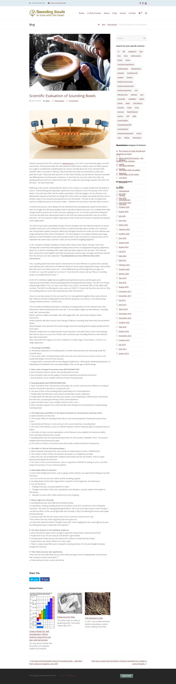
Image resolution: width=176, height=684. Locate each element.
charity (120, 60)
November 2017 (125, 296)
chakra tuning (136, 56)
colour (127, 60)
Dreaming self (132, 73)
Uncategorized (124, 200)
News (128, 103)
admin (47, 101)
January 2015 (124, 353)
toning (138, 133)
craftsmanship (123, 69)
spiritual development (125, 133)
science (120, 116)
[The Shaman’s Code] (97, 603)
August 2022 (123, 247)
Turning (122, 195)
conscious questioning (126, 64)
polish (129, 107)
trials (119, 138)
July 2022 (122, 251)
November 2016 (125, 318)
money (120, 103)
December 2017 (125, 291)
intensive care (123, 94)
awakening (132, 51)
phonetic (121, 107)
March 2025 (123, 225)
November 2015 (125, 336)
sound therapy (123, 129)
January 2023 (124, 242)
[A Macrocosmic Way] (69, 603)
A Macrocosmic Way (66, 617)
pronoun (121, 112)
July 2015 (122, 344)
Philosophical (59, 101)
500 (123, 51)
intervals (134, 94)
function (130, 77)
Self (127, 116)
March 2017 (123, 309)
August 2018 (123, 287)
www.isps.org (68, 163)
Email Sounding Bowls (58, 3)
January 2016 (124, 331)
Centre (121, 164)
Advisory (122, 160)
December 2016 (125, 313)
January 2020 (124, 274)
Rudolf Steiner (132, 112)
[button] (34, 579)
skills (134, 116)
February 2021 (124, 265)
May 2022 (122, 256)
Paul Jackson (137, 103)
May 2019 (122, 278)
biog (141, 51)
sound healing (123, 120)
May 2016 (122, 327)
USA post (122, 204)
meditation (132, 99)
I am (136, 90)
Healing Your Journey (125, 82)
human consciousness (126, 86)
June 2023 (122, 238)
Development (136, 69)
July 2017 (122, 300)
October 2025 (124, 207)
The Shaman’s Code (94, 618)
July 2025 (122, 216)
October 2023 (124, 234)
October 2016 (124, 322)
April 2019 (122, 282)
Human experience (124, 90)
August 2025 (123, 211)
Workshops (137, 138)
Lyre (141, 94)
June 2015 (122, 349)
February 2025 (124, 229)
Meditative (123, 182)
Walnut (126, 138)
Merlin (141, 99)
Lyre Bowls (121, 99)
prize (137, 107)
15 (118, 51)
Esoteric (120, 77)
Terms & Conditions (67, 675)
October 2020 (124, 269)
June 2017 (122, 305)
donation (121, 73)
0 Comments (73, 101)
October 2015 (124, 340)
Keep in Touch (126, 676)
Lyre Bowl (123, 178)
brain (126, 56)
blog (119, 56)
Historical (122, 173)
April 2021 (122, 260)
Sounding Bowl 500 (124, 125)
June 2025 (122, 220)
